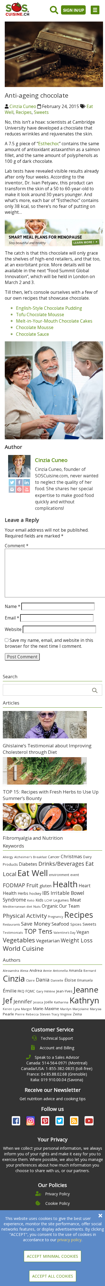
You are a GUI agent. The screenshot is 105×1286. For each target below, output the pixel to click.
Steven (45, 1014)
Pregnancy (55, 917)
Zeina (77, 1014)
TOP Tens (38, 931)
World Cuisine (23, 948)
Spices (75, 924)
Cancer (54, 857)
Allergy (8, 857)
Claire (30, 980)
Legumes (61, 900)
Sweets (41, 112)
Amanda (75, 970)
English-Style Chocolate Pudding (49, 308)
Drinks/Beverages (61, 863)
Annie (47, 970)
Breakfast (40, 857)
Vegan (82, 932)
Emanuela (85, 980)
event (74, 874)
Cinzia (14, 978)
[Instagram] (12, 489)
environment (59, 874)
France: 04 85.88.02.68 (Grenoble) (57, 1074)
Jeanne (85, 989)
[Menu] (95, 10)
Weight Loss (77, 940)
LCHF (48, 900)
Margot (26, 1009)
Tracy (55, 1014)
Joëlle (48, 1002)
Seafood (60, 924)
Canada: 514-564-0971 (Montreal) (56, 1063)
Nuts (37, 906)
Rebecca (32, 1014)
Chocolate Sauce (32, 334)
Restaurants (11, 924)
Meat (75, 900)
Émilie (10, 990)
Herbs (23, 893)
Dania (43, 979)
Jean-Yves (64, 991)
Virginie (66, 1014)
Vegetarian (48, 940)
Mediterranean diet (17, 906)
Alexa (24, 970)
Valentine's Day (64, 933)
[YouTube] (26, 489)
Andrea (35, 970)
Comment (16, 546)
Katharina (61, 1002)
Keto (30, 900)
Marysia (95, 1009)
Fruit (32, 885)
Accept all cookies (52, 1276)
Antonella (60, 970)
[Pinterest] (19, 489)
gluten (45, 885)
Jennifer (22, 1001)
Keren (7, 1009)
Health (65, 884)
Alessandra (11, 970)
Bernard (89, 970)
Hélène (49, 991)
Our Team (69, 906)
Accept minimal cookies (52, 1256)
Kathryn (84, 1000)
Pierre (20, 1014)
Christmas (71, 856)
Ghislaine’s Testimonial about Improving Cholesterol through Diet (47, 748)
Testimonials (13, 932)
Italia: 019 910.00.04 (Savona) (56, 1079)
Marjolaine (81, 1009)
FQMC (30, 991)
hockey (35, 893)
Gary (39, 991)
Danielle (57, 980)
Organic (50, 906)
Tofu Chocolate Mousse (40, 315)
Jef (7, 1000)
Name (12, 606)
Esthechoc (48, 144)
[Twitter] (12, 482)
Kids (39, 900)
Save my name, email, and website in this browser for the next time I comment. (49, 643)
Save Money (35, 923)
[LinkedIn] (26, 482)
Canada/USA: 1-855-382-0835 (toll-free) (56, 1068)
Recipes (24, 112)
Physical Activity (25, 915)
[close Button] (100, 1215)
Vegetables (19, 940)
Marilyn (65, 1009)
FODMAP (14, 885)
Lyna (16, 1009)
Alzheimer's (23, 857)
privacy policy (69, 1239)
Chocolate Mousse (34, 327)
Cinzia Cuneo (23, 106)
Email (12, 618)
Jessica (38, 1002)
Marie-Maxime (46, 1008)
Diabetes (28, 864)
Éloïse (70, 980)
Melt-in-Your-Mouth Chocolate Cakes (54, 321)
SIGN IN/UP (73, 10)
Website (13, 629)
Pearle (8, 1014)
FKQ (21, 991)
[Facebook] (19, 482)
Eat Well (32, 873)
